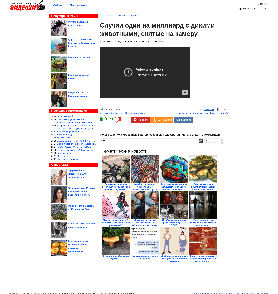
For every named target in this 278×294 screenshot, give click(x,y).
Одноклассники (165, 120)
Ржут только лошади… (68, 159)
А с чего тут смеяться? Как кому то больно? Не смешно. (86, 150)
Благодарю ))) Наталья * (70, 131)
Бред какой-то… (65, 153)
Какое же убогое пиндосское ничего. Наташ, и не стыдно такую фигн (93, 122)
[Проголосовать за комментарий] (223, 143)
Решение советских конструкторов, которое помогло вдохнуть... (116, 187)
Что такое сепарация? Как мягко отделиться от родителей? (116, 223)
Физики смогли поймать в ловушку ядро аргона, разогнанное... (203, 258)
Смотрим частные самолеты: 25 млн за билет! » (203, 113)
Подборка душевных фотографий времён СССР (174, 223)
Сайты (57, 5)
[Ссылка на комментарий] (102, 143)
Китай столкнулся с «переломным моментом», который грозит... (145, 188)
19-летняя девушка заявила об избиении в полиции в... (203, 223)
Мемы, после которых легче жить (145, 257)
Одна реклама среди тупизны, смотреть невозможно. (85, 128)
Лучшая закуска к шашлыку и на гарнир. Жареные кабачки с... (203, 187)
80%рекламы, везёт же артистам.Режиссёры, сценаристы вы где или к (94, 125)
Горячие (120, 15)
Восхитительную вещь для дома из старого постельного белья (174, 187)
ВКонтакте (186, 120)
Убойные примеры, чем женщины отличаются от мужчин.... (174, 258)
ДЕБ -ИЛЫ (62, 156)
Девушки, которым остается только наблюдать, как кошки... (145, 223)
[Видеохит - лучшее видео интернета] (27, 10)
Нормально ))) (64, 134)
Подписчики (78, 5)
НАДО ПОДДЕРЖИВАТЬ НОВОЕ (74, 147)
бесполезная (63, 137)
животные (109, 109)
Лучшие (134, 15)
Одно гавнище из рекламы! (71, 119)
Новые (107, 15)
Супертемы (59, 164)
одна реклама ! (65, 116)
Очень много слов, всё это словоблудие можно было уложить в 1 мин (93, 143)
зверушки (118, 109)
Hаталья (225, 109)
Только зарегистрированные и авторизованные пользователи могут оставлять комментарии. (161, 134)
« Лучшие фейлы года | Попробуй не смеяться (124, 113)
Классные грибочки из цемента (116, 257)
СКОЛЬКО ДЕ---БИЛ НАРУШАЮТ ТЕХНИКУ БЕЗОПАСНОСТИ (89, 140)
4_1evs (206, 140)
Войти (262, 3)
